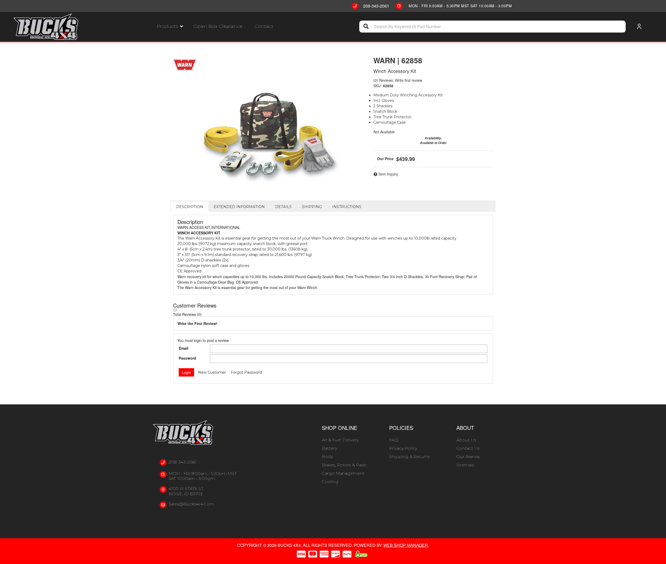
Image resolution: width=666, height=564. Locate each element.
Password (187, 358)
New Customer (212, 372)
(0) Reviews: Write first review (397, 80)
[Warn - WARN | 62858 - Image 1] (268, 132)
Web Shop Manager (405, 545)
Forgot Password (246, 372)
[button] (170, 26)
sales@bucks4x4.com (191, 504)
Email (183, 348)
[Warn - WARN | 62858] (184, 65)
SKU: (377, 85)
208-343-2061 (182, 462)
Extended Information (239, 206)
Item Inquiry (388, 174)
